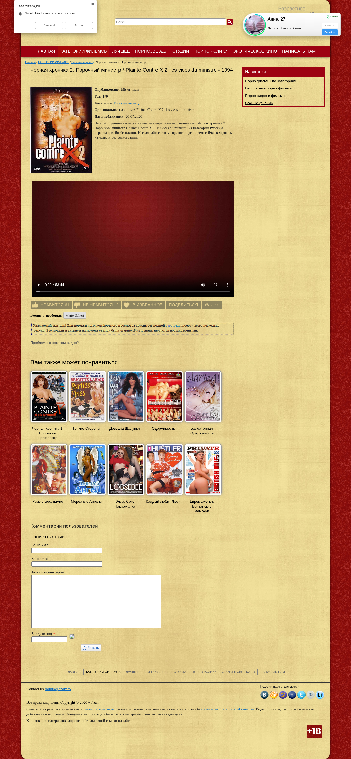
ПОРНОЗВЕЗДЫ (151, 51)
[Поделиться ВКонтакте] (264, 695)
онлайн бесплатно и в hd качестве (227, 709)
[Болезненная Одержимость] (203, 422)
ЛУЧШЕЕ (121, 51)
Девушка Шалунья (124, 428)
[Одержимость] (164, 422)
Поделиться (183, 305)
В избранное (147, 305)
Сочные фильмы (259, 103)
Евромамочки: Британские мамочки (202, 506)
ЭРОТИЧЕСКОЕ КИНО (255, 51)
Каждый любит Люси (163, 501)
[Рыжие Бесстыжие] (49, 495)
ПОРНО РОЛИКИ (211, 51)
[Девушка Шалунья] (126, 422)
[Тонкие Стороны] (87, 422)
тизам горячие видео (99, 709)
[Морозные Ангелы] (87, 495)
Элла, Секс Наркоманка (125, 503)
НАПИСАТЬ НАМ (299, 51)
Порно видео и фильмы (265, 96)
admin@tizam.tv (58, 689)
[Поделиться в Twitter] (301, 695)
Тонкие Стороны (86, 428)
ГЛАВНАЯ (45, 51)
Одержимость (163, 428)
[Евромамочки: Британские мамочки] (203, 495)
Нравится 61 (55, 305)
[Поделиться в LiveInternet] (320, 695)
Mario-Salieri (75, 315)
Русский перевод (127, 102)
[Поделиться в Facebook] (292, 695)
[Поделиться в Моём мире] (283, 695)
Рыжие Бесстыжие (47, 501)
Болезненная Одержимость (202, 430)
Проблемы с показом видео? (54, 343)
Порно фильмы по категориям (271, 81)
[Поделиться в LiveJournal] (311, 695)
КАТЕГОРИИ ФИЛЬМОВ (83, 51)
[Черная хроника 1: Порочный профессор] (49, 422)
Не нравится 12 (100, 305)
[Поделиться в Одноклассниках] (274, 695)
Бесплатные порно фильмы (268, 88)
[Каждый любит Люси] (164, 495)
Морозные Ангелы (86, 501)
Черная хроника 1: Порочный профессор (47, 433)
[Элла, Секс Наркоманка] (126, 495)
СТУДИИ (180, 51)
